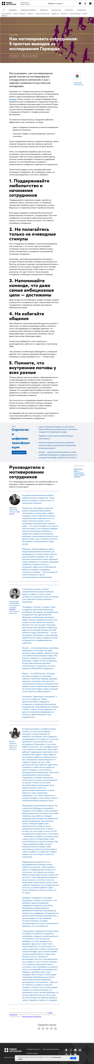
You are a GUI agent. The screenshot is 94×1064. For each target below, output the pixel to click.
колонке (13, 99)
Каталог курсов (32, 1053)
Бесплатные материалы (51, 1049)
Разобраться (14, 56)
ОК (73, 1058)
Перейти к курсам (55, 3)
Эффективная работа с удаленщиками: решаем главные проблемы (79, 472)
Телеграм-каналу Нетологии (31, 1016)
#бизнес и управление (29, 56)
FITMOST (12, 609)
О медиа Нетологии (34, 1049)
